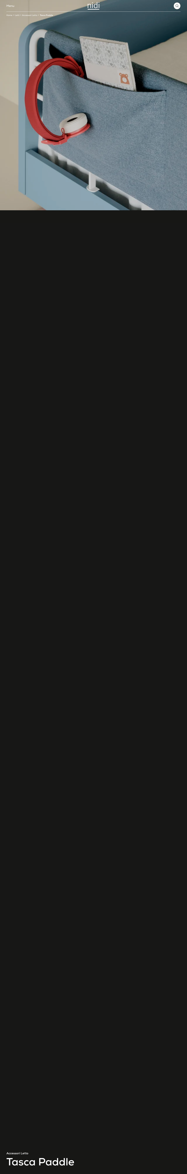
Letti (17, 15)
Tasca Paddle (46, 15)
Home (9, 15)
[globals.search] (177, 5)
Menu (10, 6)
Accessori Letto (29, 15)
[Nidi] (93, 6)
